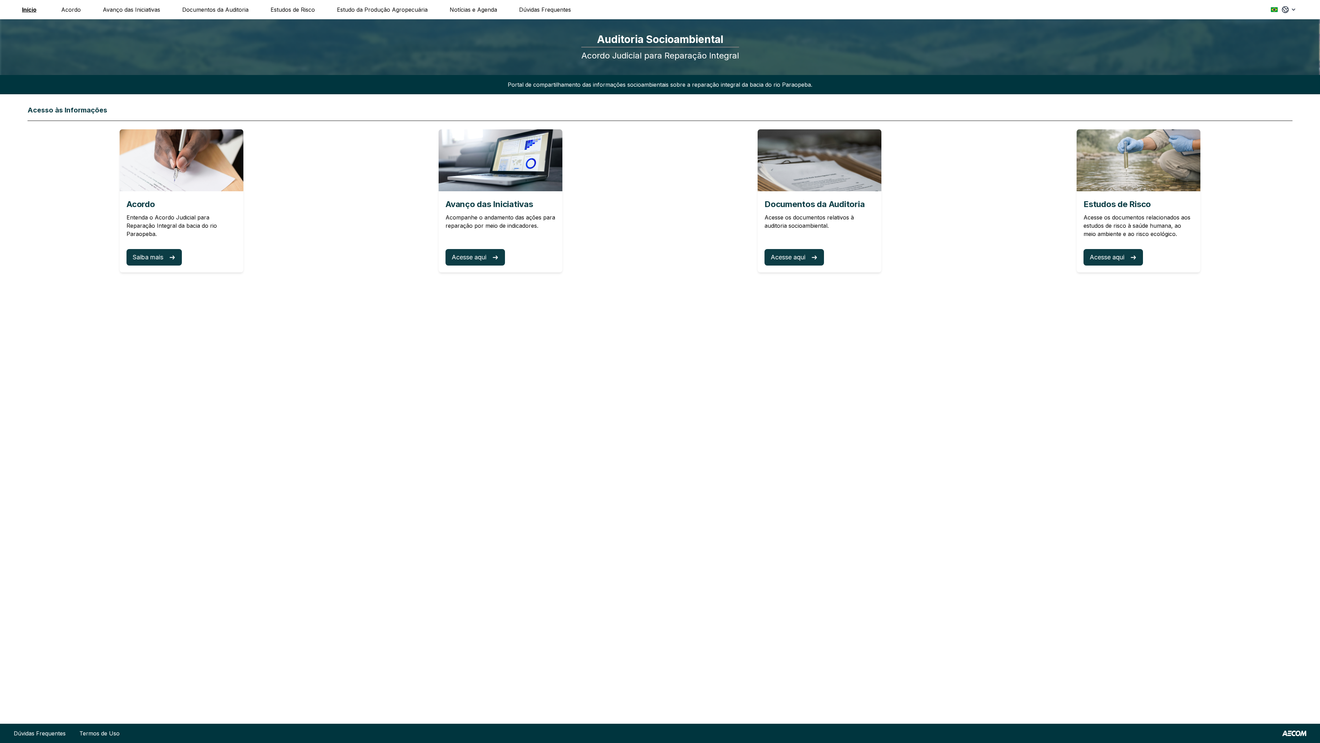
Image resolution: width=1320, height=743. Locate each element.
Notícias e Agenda (473, 9)
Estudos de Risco (293, 9)
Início (29, 9)
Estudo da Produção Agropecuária (382, 9)
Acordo (71, 9)
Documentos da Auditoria (215, 9)
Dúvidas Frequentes (545, 9)
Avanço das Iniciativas (131, 9)
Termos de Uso (99, 733)
